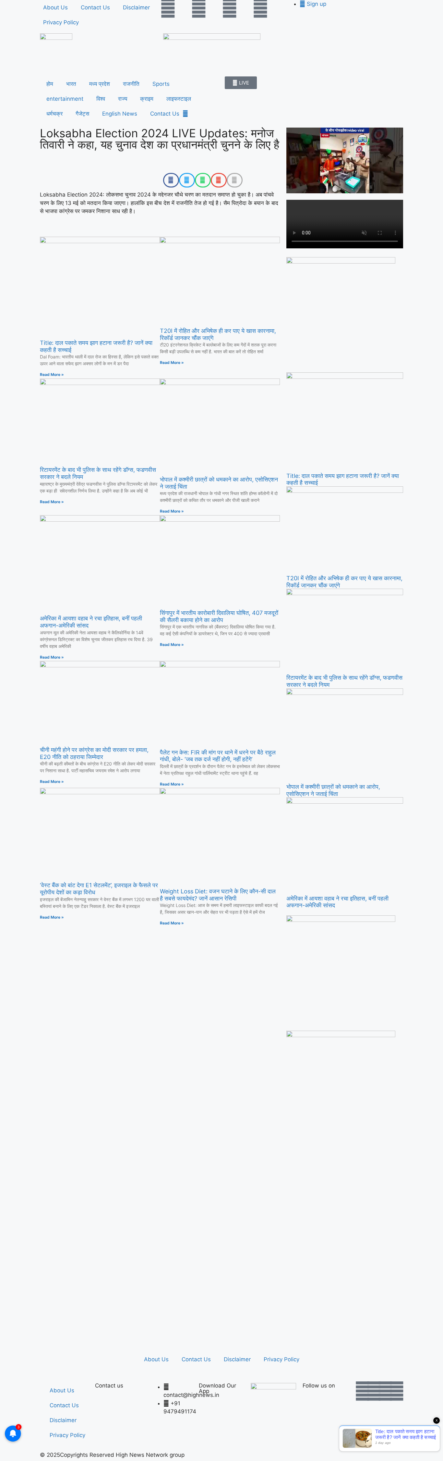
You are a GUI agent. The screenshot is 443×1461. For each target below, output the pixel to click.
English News (119, 113)
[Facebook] (168, 8)
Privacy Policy (61, 22)
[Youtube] (230, 8)
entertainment (64, 99)
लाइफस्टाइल (178, 99)
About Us (55, 7)
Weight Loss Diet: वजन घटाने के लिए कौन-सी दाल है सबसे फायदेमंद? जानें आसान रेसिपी (218, 895)
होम (49, 84)
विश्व (100, 99)
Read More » (52, 374)
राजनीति (131, 84)
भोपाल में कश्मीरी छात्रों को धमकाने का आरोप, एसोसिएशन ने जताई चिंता (333, 790)
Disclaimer (136, 7)
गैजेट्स (82, 113)
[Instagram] (260, 8)
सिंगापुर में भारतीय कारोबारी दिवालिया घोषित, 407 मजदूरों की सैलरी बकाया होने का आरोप (219, 616)
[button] (171, 180)
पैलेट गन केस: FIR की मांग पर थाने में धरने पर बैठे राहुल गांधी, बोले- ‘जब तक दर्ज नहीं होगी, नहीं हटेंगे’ (218, 756)
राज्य (122, 99)
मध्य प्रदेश (99, 84)
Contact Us (95, 7)
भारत (71, 84)
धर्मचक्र (54, 113)
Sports (161, 84)
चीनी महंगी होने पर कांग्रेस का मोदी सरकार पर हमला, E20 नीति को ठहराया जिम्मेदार (94, 753)
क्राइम (146, 99)
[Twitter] (199, 8)
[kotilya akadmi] (340, 920)
